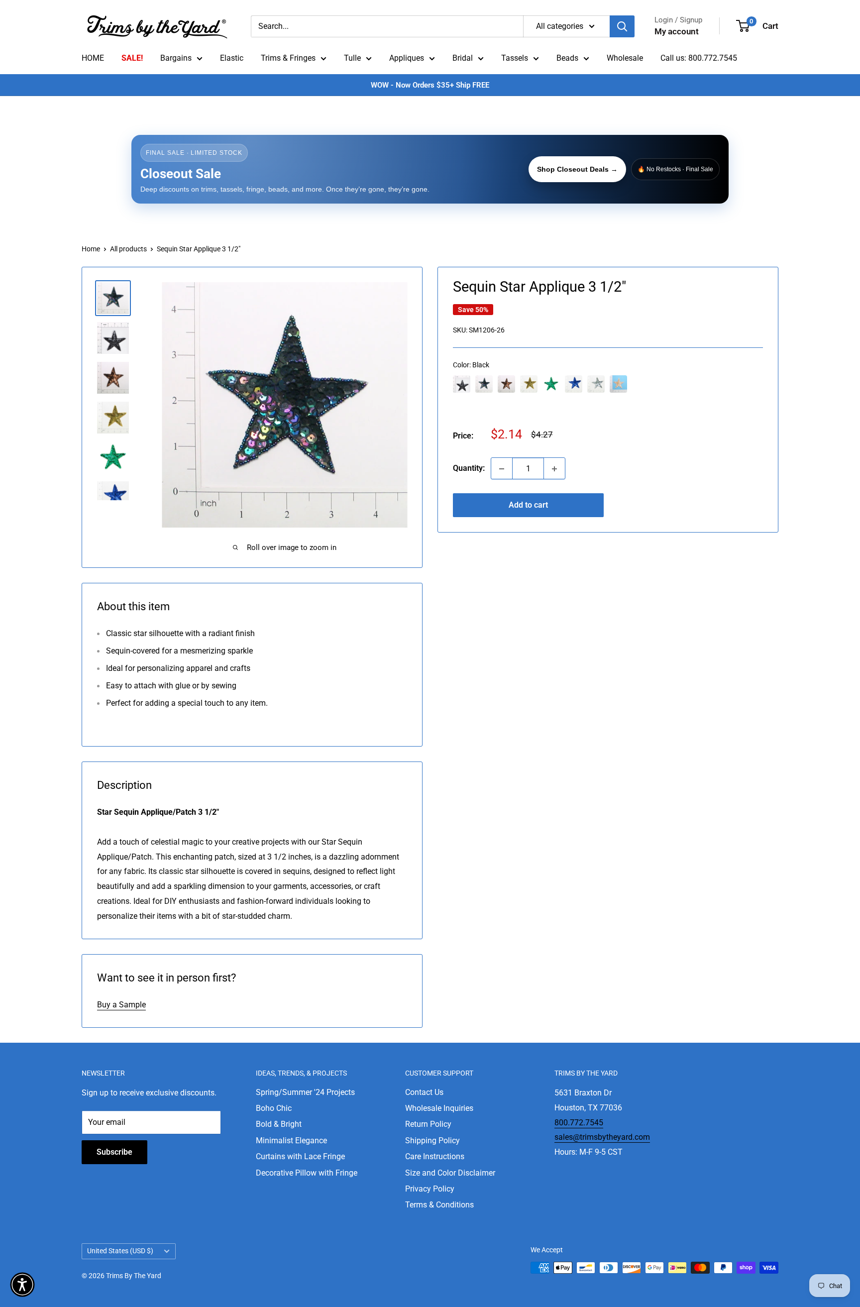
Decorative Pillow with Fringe (306, 1173)
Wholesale (625, 58)
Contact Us (424, 1092)
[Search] (622, 26)
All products (128, 249)
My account (676, 31)
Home (91, 249)
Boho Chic (274, 1108)
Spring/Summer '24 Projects (305, 1092)
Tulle (352, 58)
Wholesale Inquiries (439, 1108)
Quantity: (469, 468)
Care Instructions (434, 1156)
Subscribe (114, 1152)
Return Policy (428, 1124)
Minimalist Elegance (291, 1140)
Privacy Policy (429, 1189)
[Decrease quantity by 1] (501, 468)
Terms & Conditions (439, 1204)
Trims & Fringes (288, 58)
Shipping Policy (432, 1140)
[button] (22, 1284)
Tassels (514, 58)
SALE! (132, 58)
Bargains (176, 58)
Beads (567, 58)
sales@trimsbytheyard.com (602, 1137)
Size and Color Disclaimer (450, 1173)
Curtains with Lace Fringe (300, 1156)
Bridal (462, 58)
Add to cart (528, 505)
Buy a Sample (121, 1004)
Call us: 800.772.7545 (698, 58)
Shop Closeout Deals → (577, 169)
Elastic (231, 58)
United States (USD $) (120, 1251)
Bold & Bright (279, 1124)
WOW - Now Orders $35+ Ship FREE (430, 85)
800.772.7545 (578, 1122)
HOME (93, 58)
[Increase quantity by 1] (554, 468)
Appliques (406, 58)
